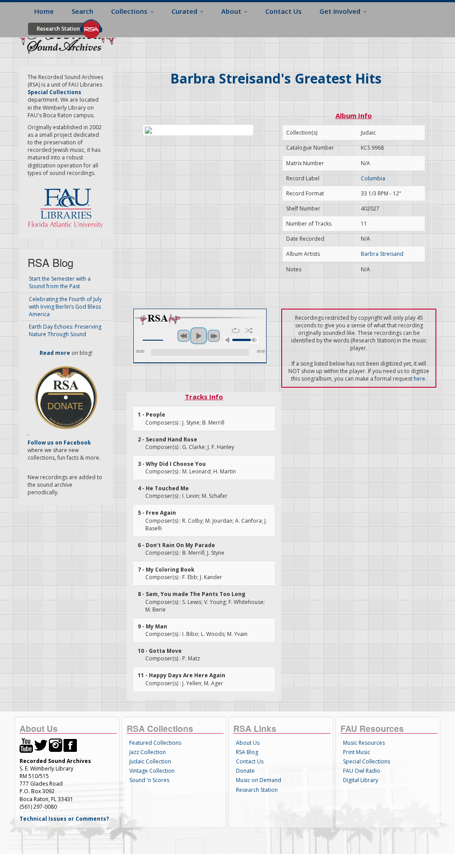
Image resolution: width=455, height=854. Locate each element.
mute (228, 340)
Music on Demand (258, 780)
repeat (235, 330)
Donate (245, 771)
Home (44, 11)
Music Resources (364, 743)
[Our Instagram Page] (55, 745)
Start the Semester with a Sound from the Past (60, 282)
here (419, 378)
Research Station (58, 28)
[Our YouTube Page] (26, 745)
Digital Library (360, 780)
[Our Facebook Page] (70, 745)
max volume (254, 340)
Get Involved (340, 11)
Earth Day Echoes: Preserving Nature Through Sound (65, 330)
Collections (130, 11)
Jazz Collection (147, 752)
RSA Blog (247, 752)
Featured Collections (155, 743)
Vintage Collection (152, 771)
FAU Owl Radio (361, 771)
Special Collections (366, 761)
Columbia (373, 178)
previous (183, 336)
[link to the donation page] (65, 397)
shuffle (249, 330)
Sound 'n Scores (149, 780)
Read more (55, 353)
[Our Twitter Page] (41, 745)
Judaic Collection (150, 761)
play (199, 336)
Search (82, 11)
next (214, 336)
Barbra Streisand (382, 254)
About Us (247, 743)
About (232, 11)
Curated (185, 11)
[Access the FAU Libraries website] (68, 205)
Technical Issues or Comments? (64, 818)
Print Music (356, 752)
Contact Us (283, 11)
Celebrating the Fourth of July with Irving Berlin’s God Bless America (65, 306)
